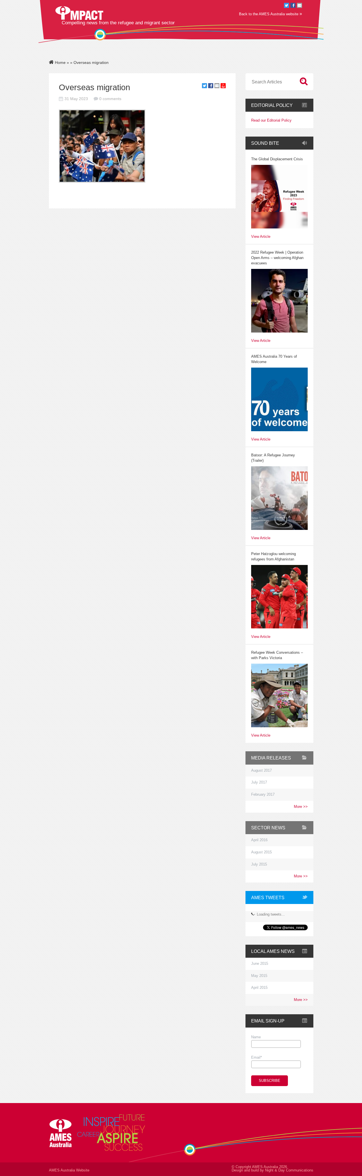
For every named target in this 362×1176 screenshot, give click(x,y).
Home (60, 62)
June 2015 (259, 964)
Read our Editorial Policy (271, 120)
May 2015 (259, 976)
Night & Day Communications (289, 1170)
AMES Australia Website (69, 1170)
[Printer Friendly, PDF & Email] (223, 87)
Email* (256, 1058)
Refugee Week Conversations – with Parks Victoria (277, 655)
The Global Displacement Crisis (277, 159)
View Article (260, 237)
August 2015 (261, 852)
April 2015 (259, 988)
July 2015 (259, 864)
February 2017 (263, 795)
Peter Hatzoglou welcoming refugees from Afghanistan (273, 556)
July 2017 (259, 782)
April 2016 (259, 840)
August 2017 (261, 771)
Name (256, 1037)
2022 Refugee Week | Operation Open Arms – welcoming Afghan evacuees (277, 258)
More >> (301, 807)
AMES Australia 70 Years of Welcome (274, 359)
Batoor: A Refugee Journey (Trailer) (273, 458)
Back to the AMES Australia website (270, 13)
